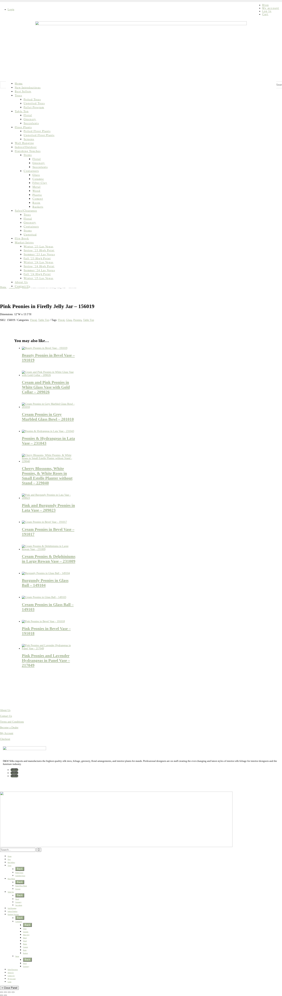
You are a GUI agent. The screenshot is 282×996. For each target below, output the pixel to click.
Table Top (22, 111)
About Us (21, 282)
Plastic (37, 195)
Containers (31, 171)
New (9, 859)
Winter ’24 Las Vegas (38, 262)
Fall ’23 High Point (37, 258)
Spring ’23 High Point (39, 250)
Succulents (31, 123)
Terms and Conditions (12, 721)
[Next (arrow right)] (5, 995)
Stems (28, 155)
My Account (6, 733)
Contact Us (22, 286)
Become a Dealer (9, 727)
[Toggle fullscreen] (5, 992)
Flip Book (22, 238)
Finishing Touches (28, 151)
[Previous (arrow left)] (1, 995)
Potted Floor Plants (37, 131)
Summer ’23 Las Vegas (39, 254)
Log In (266, 11)
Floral (28, 115)
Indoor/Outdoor (26, 147)
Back (20, 868)
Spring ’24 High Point (39, 266)
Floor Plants (23, 127)
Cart (265, 14)
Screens (29, 139)
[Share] (9, 992)
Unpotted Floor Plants (39, 135)
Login (11, 9)
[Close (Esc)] (13, 992)
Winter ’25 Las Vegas (38, 278)
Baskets (37, 206)
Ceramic (38, 179)
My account (270, 8)
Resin (36, 203)
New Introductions (28, 87)
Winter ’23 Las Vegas (38, 246)
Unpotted (30, 234)
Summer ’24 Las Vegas (39, 270)
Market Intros (24, 242)
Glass (36, 175)
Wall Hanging (24, 143)
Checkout (5, 739)
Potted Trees (32, 99)
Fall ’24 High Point (37, 274)
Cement (37, 199)
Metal (36, 187)
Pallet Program (34, 107)
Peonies (77, 320)
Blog (265, 5)
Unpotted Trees (34, 103)
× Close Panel (9, 987)
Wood (36, 191)
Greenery (30, 119)
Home (19, 83)
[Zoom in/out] (1, 992)
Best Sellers (23, 91)
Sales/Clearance (26, 210)
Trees (18, 95)
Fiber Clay (39, 183)
